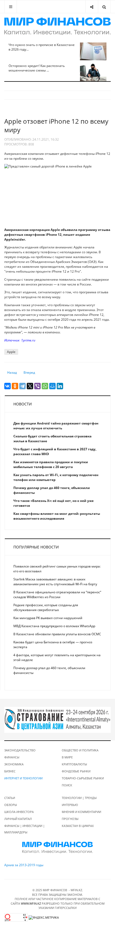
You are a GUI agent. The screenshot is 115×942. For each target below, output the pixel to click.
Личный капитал (18, 819)
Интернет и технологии (23, 778)
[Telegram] (22, 386)
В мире (67, 757)
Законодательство (20, 750)
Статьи (9, 798)
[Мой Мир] (52, 386)
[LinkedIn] (60, 386)
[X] (30, 386)
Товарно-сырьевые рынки (83, 778)
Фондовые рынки (76, 771)
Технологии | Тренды (79, 798)
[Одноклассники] (15, 386)
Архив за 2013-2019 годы (23, 865)
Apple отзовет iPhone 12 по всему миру (56, 125)
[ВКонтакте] (7, 386)
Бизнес (10, 771)
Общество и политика (80, 750)
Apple (11, 351)
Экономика (14, 764)
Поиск (67, 785)
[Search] (104, 6)
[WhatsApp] (45, 386)
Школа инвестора (19, 812)
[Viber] (37, 386)
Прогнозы (70, 819)
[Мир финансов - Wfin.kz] (57, 26)
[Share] (91, 6)
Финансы (11, 757)
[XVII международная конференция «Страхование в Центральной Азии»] (57, 719)
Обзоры (10, 805)
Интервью (70, 805)
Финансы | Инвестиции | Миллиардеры (24, 829)
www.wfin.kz (31, 903)
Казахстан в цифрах (78, 826)
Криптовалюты (74, 764)
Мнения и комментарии (81, 812)
